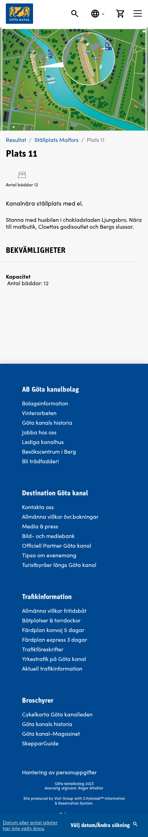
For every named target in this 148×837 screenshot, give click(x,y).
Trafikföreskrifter (42, 649)
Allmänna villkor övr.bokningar (60, 516)
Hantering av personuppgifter (59, 772)
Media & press (40, 526)
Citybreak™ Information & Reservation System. (90, 801)
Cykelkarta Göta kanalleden (57, 714)
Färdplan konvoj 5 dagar (53, 629)
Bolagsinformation (45, 403)
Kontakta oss (38, 506)
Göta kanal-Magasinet (51, 733)
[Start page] (19, 13)
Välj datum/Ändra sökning (101, 825)
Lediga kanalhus (43, 441)
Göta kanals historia (47, 422)
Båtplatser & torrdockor (51, 620)
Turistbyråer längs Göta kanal (59, 564)
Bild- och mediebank (48, 535)
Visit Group (63, 798)
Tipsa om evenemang (49, 555)
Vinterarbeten (39, 412)
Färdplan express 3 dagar (54, 639)
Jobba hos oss (39, 432)
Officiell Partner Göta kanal (56, 545)
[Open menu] (137, 13)
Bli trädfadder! (40, 461)
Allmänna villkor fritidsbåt (54, 610)
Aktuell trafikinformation (53, 668)
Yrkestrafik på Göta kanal (54, 658)
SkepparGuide (40, 743)
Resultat (16, 139)
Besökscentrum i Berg (49, 451)
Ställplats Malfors (56, 139)
